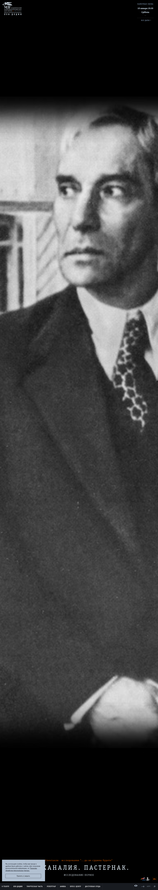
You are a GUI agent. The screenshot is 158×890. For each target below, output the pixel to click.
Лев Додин (18, 886)
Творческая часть (35, 886)
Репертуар (51, 886)
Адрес (148, 886)
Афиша (63, 886)
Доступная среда (92, 886)
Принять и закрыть (23, 876)
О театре (5, 886)
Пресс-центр (75, 886)
